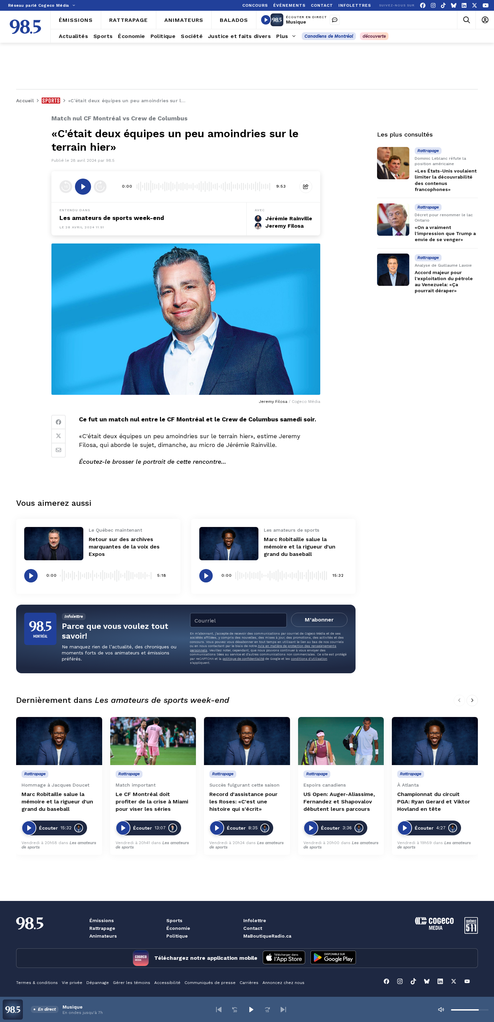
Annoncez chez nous (283, 982)
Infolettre (254, 920)
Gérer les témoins (131, 982)
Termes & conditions (37, 982)
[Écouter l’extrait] (83, 187)
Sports (174, 920)
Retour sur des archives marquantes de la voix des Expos (124, 546)
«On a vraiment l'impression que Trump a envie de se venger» (445, 233)
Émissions (101, 920)
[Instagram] (433, 5)
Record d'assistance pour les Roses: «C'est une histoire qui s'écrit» (243, 801)
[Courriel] (58, 450)
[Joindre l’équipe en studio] (335, 20)
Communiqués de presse (210, 982)
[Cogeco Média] (434, 928)
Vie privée (72, 982)
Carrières (249, 982)
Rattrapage (102, 928)
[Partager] (305, 186)
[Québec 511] (471, 932)
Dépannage (97, 982)
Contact (252, 928)
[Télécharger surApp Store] (284, 958)
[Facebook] (422, 5)
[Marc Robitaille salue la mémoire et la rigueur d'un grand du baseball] (228, 543)
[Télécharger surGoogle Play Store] (333, 958)
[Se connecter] (485, 20)
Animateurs (103, 936)
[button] (218, 1009)
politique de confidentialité (243, 658)
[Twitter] (58, 436)
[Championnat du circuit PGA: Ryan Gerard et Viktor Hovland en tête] (435, 741)
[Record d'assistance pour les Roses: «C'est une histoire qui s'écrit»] (247, 741)
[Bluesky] (453, 5)
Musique (296, 22)
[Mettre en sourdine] (441, 1009)
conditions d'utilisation (309, 658)
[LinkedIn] (464, 5)
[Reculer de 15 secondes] (65, 186)
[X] (474, 5)
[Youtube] (486, 5)
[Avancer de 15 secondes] (100, 186)
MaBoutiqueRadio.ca (267, 936)
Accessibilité (167, 982)
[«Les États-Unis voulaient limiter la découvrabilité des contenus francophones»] (393, 163)
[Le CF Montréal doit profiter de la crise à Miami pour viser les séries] (153, 741)
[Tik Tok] (443, 5)
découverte (374, 36)
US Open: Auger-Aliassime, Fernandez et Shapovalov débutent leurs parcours (339, 801)
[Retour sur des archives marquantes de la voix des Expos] (53, 543)
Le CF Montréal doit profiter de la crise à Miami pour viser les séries (152, 801)
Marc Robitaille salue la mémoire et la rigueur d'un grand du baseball (299, 546)
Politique (177, 936)
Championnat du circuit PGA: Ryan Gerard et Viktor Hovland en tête (433, 801)
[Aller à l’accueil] (25, 27)
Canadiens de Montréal (328, 36)
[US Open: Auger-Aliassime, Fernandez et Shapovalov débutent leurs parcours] (341, 741)
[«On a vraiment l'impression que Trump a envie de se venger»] (393, 219)
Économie (178, 928)
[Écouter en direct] (265, 19)
